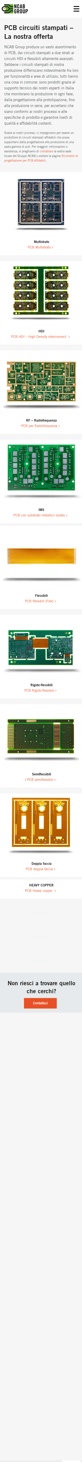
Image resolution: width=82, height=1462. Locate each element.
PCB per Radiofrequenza (39, 426)
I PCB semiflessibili (39, 779)
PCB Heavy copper (39, 890)
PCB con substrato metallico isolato (39, 515)
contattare (46, 151)
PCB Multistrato (39, 247)
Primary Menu (76, 9)
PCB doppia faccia (39, 869)
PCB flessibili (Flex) (39, 601)
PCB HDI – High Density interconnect (39, 336)
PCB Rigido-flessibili (39, 690)
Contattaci (40, 1003)
